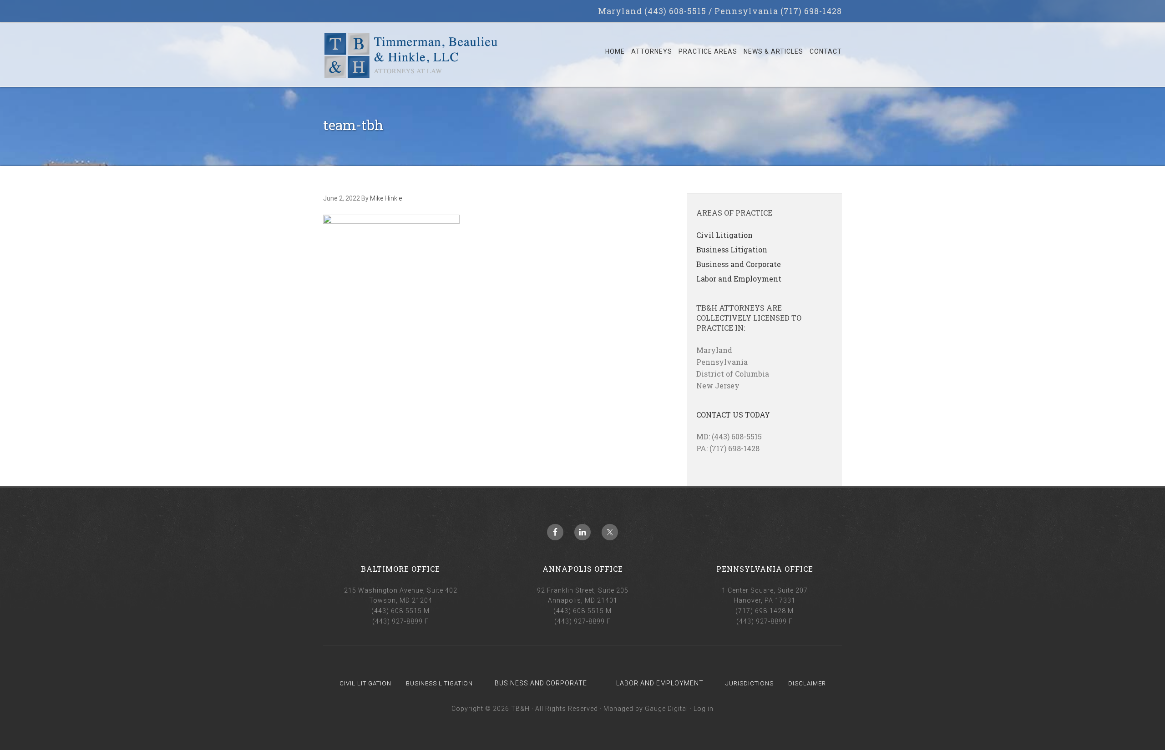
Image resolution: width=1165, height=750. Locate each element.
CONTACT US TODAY (733, 414)
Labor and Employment (738, 278)
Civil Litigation (724, 235)
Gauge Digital (666, 708)
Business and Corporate (738, 264)
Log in (704, 708)
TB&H (410, 59)
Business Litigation (731, 249)
